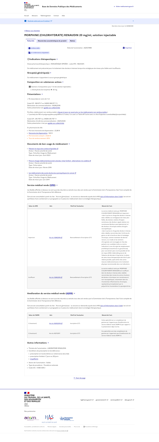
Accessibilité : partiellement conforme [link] (34, 427)
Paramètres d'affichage (91, 427)
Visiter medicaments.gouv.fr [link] (125, 6)
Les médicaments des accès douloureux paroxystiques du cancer (51, 173)
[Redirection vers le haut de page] (57, 59)
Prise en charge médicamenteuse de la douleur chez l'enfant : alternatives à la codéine (59, 161)
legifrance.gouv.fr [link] (86, 400)
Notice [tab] (72, 41)
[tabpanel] (79, 209)
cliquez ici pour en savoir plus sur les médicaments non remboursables (82, 112)
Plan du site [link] (77, 427)
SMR (52, 185)
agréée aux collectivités (52, 108)
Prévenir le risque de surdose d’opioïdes (42, 149)
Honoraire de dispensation (38, 133)
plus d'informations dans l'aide (111, 196)
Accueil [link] (26, 16)
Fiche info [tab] (30, 41)
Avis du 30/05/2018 (55, 323)
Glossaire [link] (35, 16)
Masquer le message (133, 20)
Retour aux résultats (33, 31)
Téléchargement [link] (45, 16)
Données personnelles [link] (65, 427)
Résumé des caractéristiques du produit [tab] (52, 41)
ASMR (69, 293)
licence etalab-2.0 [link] (61, 431)
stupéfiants (34, 359)
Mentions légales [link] (52, 427)
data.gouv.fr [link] (128, 400)
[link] (62, 6)
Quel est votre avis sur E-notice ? (39, 21)
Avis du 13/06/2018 (54, 238)
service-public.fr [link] (116, 400)
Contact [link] (56, 16)
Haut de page (80, 378)
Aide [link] (63, 16)
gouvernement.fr (101, 400)
